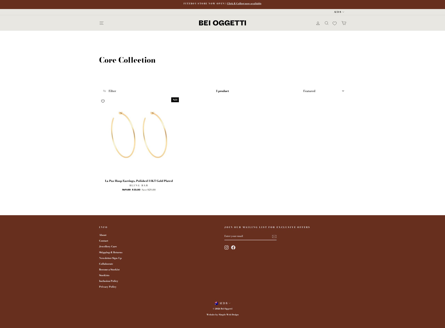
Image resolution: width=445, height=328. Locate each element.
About (102, 235)
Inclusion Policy (108, 281)
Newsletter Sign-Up (110, 258)
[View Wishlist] (334, 23)
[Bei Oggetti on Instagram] (226, 247)
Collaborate (106, 264)
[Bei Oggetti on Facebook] (233, 247)
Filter (112, 91)
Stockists (104, 275)
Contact (103, 240)
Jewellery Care (108, 246)
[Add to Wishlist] (103, 101)
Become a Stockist (109, 269)
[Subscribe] (274, 236)
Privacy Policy (108, 286)
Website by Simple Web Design (223, 314)
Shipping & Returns (110, 252)
